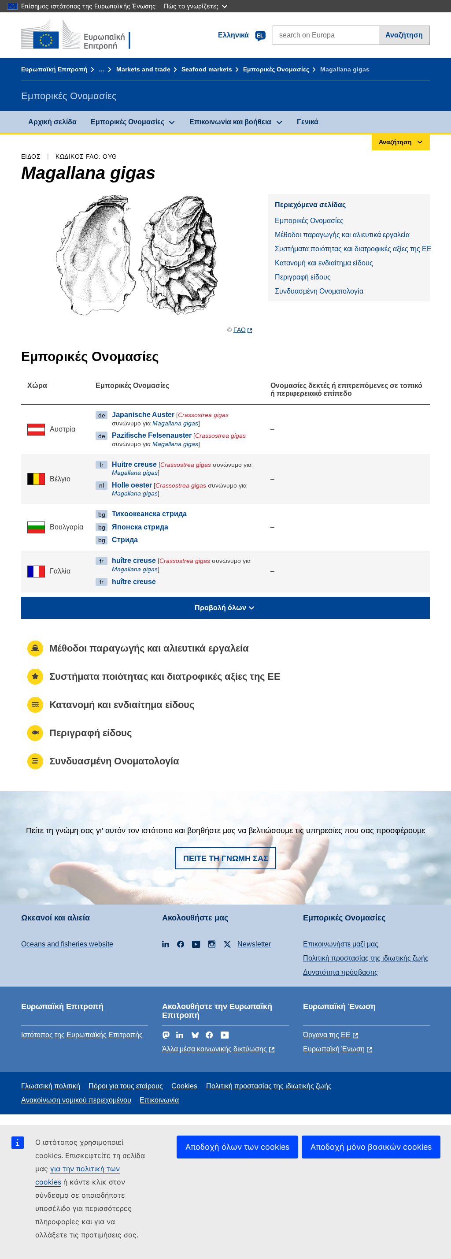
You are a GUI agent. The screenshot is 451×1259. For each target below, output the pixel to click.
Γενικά (307, 122)
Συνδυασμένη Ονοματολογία (319, 291)
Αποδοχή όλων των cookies (237, 1146)
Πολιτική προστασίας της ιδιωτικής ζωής (366, 958)
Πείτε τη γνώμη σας (225, 858)
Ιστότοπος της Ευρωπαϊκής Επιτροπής (82, 1035)
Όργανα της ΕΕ (327, 1035)
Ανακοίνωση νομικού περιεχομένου (76, 1100)
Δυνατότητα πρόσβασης (340, 972)
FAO (239, 329)
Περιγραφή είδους (303, 277)
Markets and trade (143, 69)
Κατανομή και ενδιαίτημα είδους (324, 263)
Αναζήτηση (404, 35)
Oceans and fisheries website (67, 944)
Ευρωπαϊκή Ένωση (334, 1049)
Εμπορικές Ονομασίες (276, 69)
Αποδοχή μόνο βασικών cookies (371, 1146)
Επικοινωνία (159, 1100)
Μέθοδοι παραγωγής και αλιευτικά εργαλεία (342, 234)
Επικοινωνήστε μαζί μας (340, 944)
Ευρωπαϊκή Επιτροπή (54, 69)
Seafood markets (206, 69)
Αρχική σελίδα (52, 122)
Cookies (184, 1086)
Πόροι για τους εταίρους (126, 1086)
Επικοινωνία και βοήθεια (230, 122)
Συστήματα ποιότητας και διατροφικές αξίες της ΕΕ (352, 249)
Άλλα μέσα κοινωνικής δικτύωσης (214, 1049)
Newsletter (254, 944)
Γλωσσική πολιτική (50, 1086)
